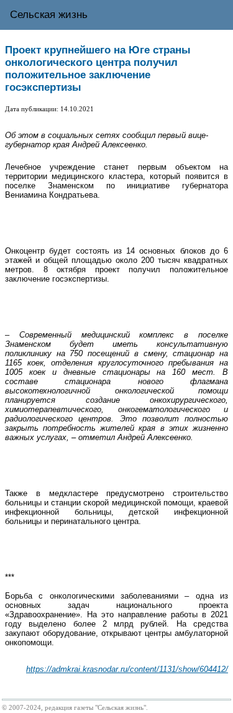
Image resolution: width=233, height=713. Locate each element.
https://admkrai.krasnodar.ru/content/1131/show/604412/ (127, 669)
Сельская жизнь (49, 15)
